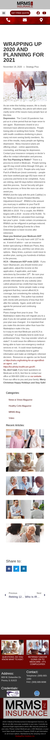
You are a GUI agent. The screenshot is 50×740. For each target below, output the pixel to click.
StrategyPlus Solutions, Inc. (25, 736)
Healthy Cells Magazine (20, 406)
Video (11, 418)
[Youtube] (44, 13)
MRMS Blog (14, 412)
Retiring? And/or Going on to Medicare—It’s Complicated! (37, 660)
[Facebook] (38, 13)
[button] (4, 13)
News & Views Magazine (20, 400)
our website (35, 376)
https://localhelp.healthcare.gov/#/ (19, 367)
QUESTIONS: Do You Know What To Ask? (12, 658)
